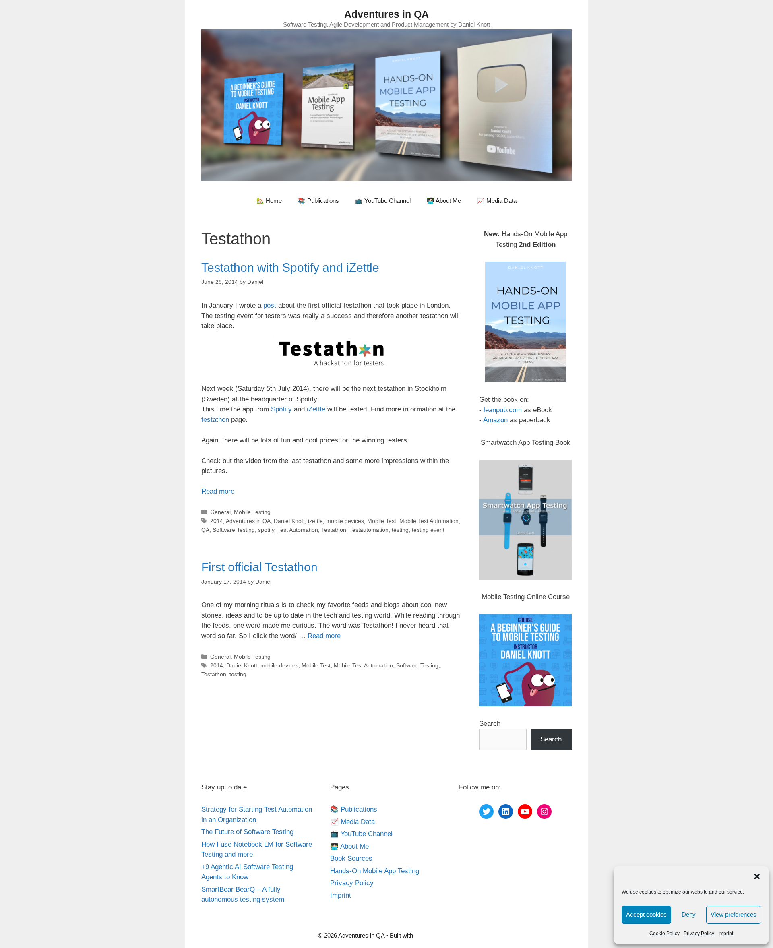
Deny (689, 914)
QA (205, 530)
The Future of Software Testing (247, 832)
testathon (215, 419)
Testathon (333, 530)
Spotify (281, 409)
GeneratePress (435, 935)
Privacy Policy (699, 933)
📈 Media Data (497, 200)
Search (489, 723)
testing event (428, 530)
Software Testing (234, 530)
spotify (266, 530)
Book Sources (351, 858)
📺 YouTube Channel (383, 200)
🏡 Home (269, 200)
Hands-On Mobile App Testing (374, 871)
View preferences (733, 914)
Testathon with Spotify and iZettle (290, 267)
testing (400, 530)
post (269, 305)
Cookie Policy (664, 933)
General (220, 512)
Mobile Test (381, 521)
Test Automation (297, 530)
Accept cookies (646, 914)
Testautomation (369, 530)
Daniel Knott (289, 521)
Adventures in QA (386, 14)
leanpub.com (503, 410)
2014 (216, 521)
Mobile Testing (252, 512)
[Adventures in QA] (386, 104)
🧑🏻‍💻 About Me (444, 200)
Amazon (495, 420)
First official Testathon (259, 567)
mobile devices (345, 521)
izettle (315, 521)
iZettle (316, 409)
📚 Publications (318, 200)
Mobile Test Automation (429, 521)
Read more (217, 491)
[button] (757, 876)
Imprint (725, 933)
